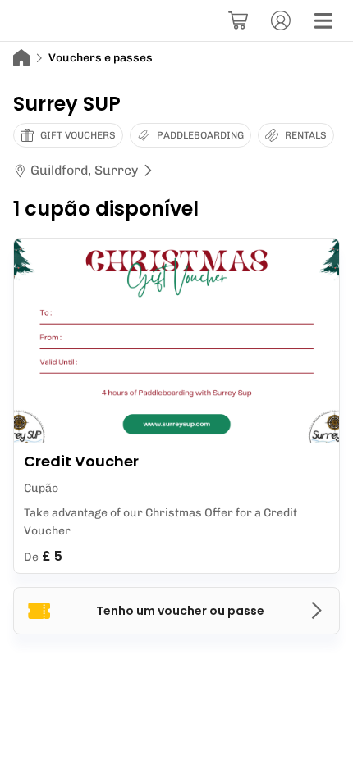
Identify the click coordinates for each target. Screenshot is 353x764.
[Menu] (323, 20)
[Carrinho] (238, 20)
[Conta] (280, 20)
